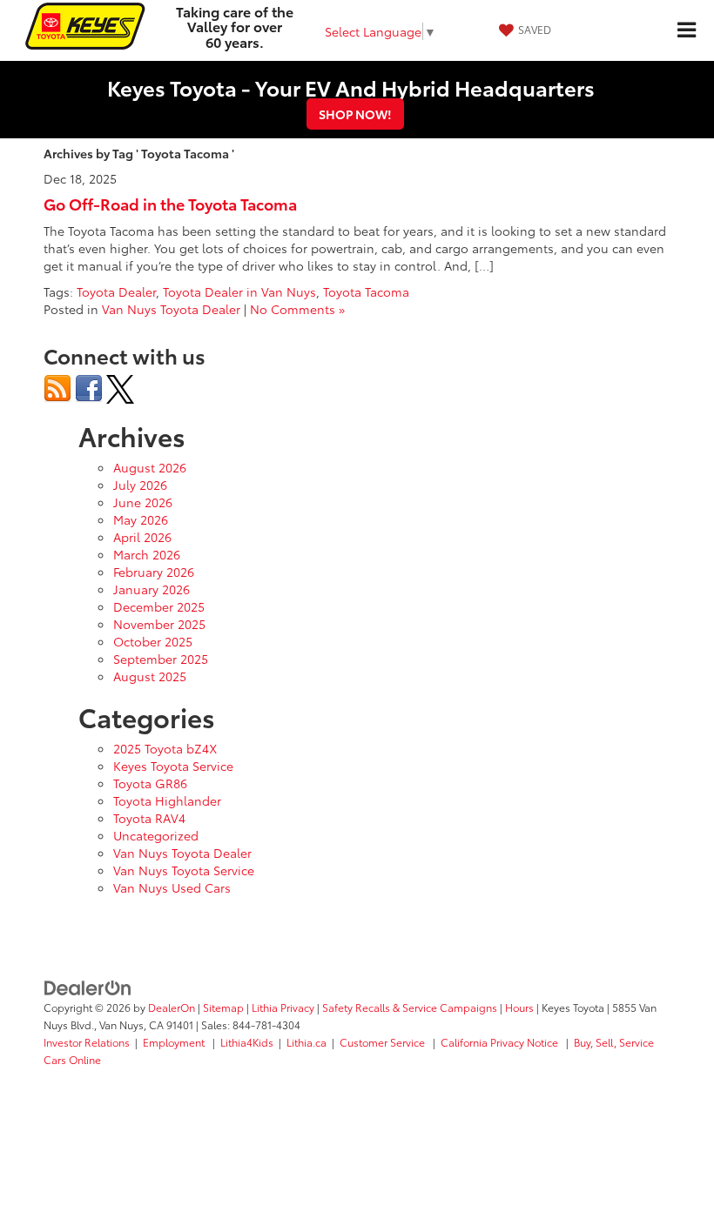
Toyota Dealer (116, 291)
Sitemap (223, 1007)
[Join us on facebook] (89, 387)
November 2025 (159, 624)
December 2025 (159, 606)
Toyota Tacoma (366, 291)
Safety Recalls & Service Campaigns (409, 1007)
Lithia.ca (306, 1041)
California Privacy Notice (501, 1041)
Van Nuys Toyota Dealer (171, 309)
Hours (519, 1007)
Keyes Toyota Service (173, 765)
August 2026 (149, 467)
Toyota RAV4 (149, 818)
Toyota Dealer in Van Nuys (239, 291)
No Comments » (297, 309)
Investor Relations (87, 1041)
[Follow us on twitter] (120, 387)
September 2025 (160, 658)
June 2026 (142, 502)
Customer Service (384, 1041)
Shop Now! (355, 114)
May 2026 (140, 519)
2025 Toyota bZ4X (165, 748)
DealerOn (171, 1007)
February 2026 (153, 571)
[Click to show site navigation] (686, 30)
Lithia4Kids (246, 1041)
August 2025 (149, 676)
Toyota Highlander (167, 800)
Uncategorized (156, 835)
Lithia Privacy (283, 1007)
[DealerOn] (88, 986)
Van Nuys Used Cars (172, 887)
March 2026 (146, 554)
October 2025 (152, 641)
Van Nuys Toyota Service (183, 870)
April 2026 (142, 537)
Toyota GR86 (150, 783)
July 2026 (140, 484)
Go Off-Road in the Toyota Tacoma (170, 203)
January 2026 (151, 589)
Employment (175, 1041)
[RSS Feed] (57, 387)
